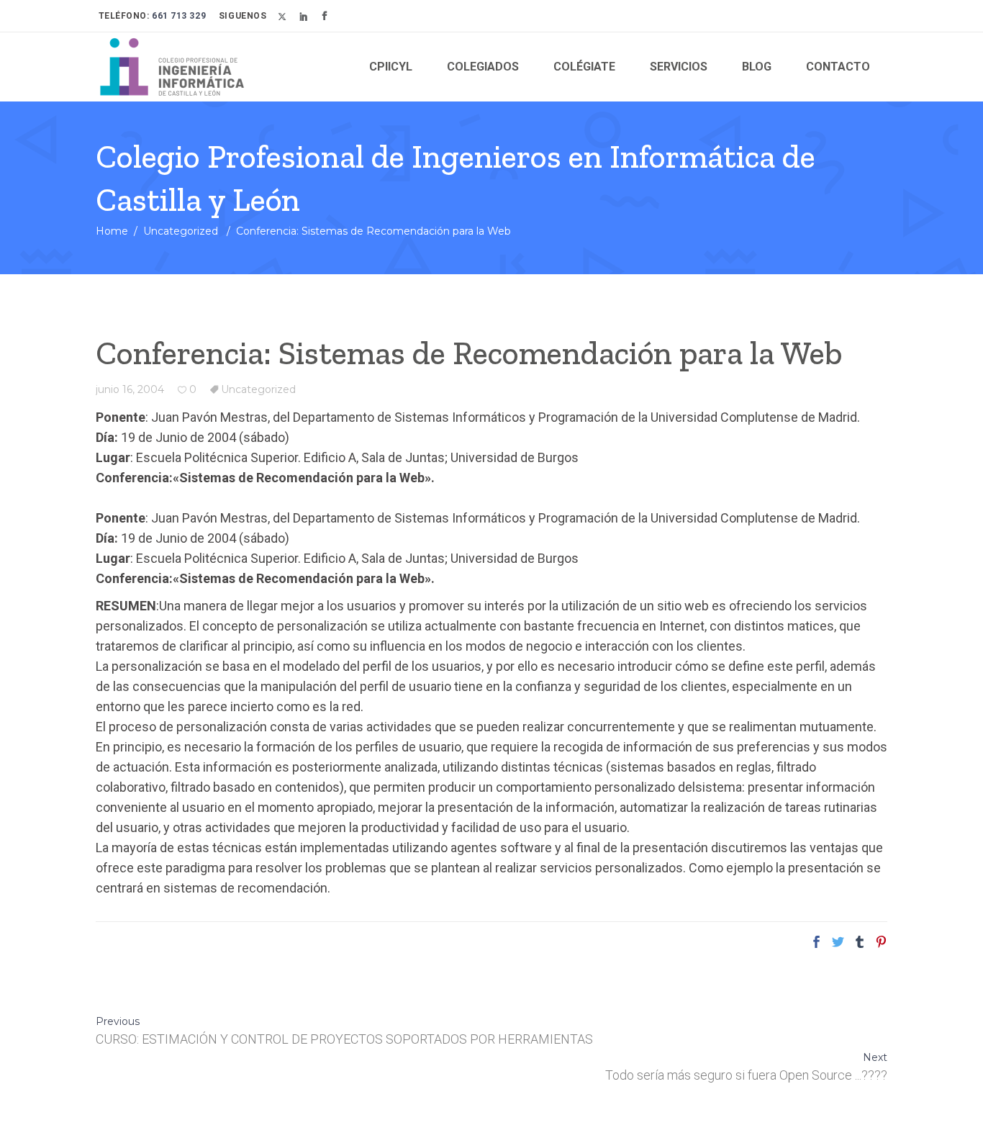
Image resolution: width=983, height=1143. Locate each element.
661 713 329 (178, 16)
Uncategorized (180, 231)
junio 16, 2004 (130, 389)
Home (112, 231)
